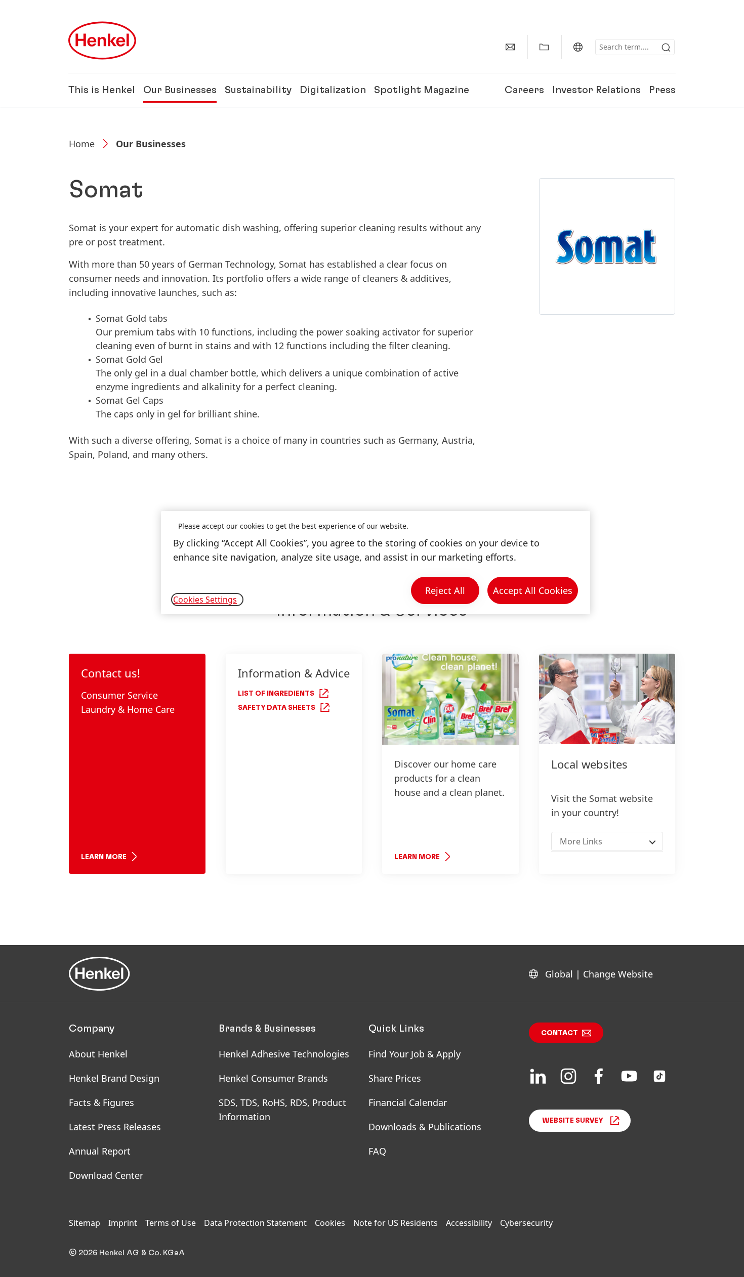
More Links (581, 841)
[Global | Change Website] (578, 47)
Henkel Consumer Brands (273, 1078)
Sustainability (258, 90)
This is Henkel (101, 90)
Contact (559, 1033)
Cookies (330, 1222)
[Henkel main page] (102, 40)
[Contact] (510, 47)
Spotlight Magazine (421, 90)
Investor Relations (596, 90)
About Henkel (98, 1054)
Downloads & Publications (424, 1127)
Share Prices (394, 1078)
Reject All (445, 590)
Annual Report (100, 1151)
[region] (375, 563)
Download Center (106, 1175)
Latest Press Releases (115, 1127)
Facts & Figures (101, 1102)
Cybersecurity (526, 1222)
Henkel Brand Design (114, 1078)
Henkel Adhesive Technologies (284, 1054)
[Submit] (666, 47)
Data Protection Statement (255, 1222)
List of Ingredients (276, 693)
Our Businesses (180, 90)
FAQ (377, 1151)
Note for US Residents (395, 1222)
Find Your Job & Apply (414, 1054)
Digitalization (333, 90)
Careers (524, 90)
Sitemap (84, 1222)
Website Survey (572, 1120)
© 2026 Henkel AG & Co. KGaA (127, 1253)
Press (662, 90)
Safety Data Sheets (276, 707)
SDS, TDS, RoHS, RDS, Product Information (282, 1109)
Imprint (122, 1222)
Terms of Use (170, 1222)
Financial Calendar (407, 1102)
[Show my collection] (544, 47)
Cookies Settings (205, 599)
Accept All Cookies (532, 590)
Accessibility (469, 1222)
